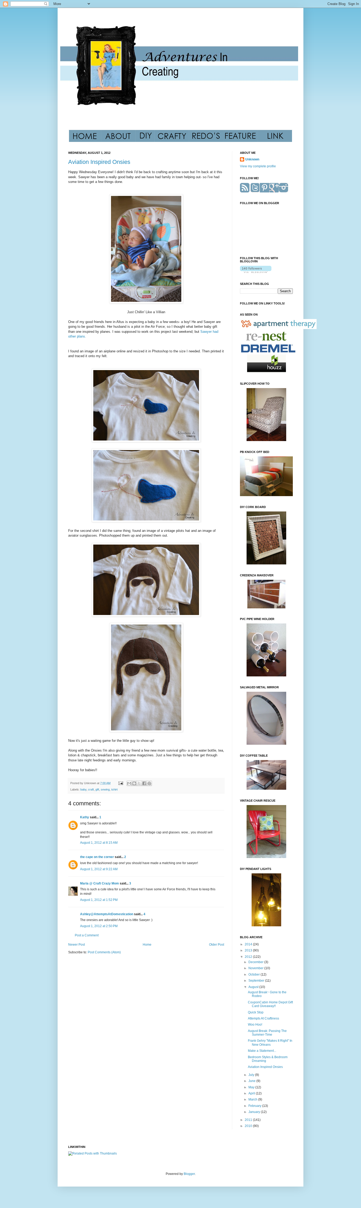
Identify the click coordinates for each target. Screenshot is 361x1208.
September (256, 980)
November (256, 968)
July (251, 1075)
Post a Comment (87, 935)
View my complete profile (258, 166)
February (255, 1106)
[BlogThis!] (134, 783)
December (256, 962)
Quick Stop (255, 1012)
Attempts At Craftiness (263, 1018)
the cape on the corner (97, 857)
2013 (249, 950)
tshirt (114, 789)
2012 (249, 957)
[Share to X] (139, 783)
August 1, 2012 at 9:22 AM (99, 869)
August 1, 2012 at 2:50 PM (99, 926)
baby (83, 789)
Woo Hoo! (255, 1024)
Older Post (216, 944)
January (254, 1112)
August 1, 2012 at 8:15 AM (99, 843)
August (253, 987)
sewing (105, 789)
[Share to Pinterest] (149, 783)
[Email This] (129, 783)
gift (97, 789)
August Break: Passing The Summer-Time (267, 1032)
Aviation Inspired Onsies (99, 162)
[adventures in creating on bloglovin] (255, 272)
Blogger (189, 1174)
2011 (249, 1120)
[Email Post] (120, 783)
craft (91, 789)
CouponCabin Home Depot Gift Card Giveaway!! (270, 1004)
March (253, 1099)
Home (147, 944)
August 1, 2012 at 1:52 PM (99, 900)
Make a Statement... (262, 1051)
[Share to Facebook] (144, 783)
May (251, 1087)
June (252, 1081)
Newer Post (76, 944)
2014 (249, 944)
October (254, 974)
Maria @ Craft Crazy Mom (99, 883)
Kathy (84, 817)
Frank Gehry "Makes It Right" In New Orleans (270, 1042)
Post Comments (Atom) (104, 952)
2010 (249, 1126)
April (252, 1093)
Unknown (252, 159)
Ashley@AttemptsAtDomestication (106, 914)
